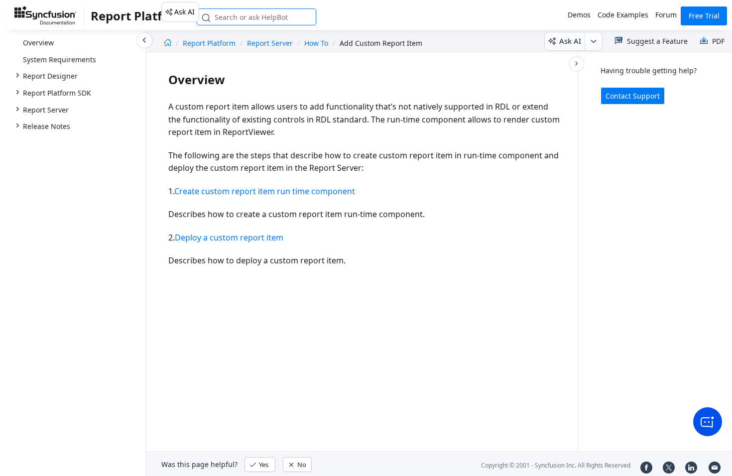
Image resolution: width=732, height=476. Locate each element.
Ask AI (184, 11)
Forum (666, 14)
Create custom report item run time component (264, 191)
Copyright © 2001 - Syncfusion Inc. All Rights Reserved (555, 465)
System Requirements (59, 59)
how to (316, 43)
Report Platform (210, 43)
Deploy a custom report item (229, 237)
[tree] (73, 68)
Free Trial (704, 15)
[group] (73, 67)
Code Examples (623, 14)
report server (270, 43)
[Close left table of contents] (144, 40)
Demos (579, 14)
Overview (38, 42)
